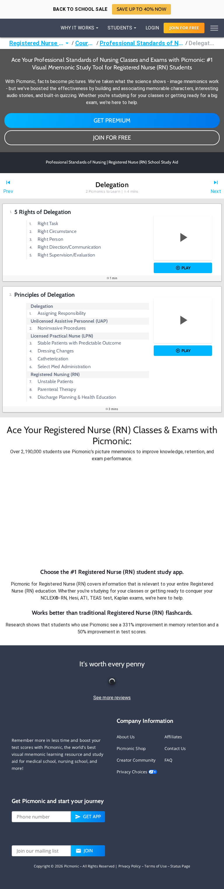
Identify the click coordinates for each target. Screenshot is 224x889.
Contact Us (175, 748)
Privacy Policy (129, 866)
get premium (112, 120)
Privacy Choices (132, 771)
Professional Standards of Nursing (142, 43)
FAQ (168, 760)
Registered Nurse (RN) (36, 43)
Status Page (180, 866)
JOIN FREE (184, 28)
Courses (85, 43)
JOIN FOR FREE (112, 137)
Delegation (202, 43)
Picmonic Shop (131, 748)
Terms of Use (155, 866)
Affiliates (173, 736)
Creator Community (136, 760)
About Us (126, 736)
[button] (112, 515)
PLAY (185, 267)
